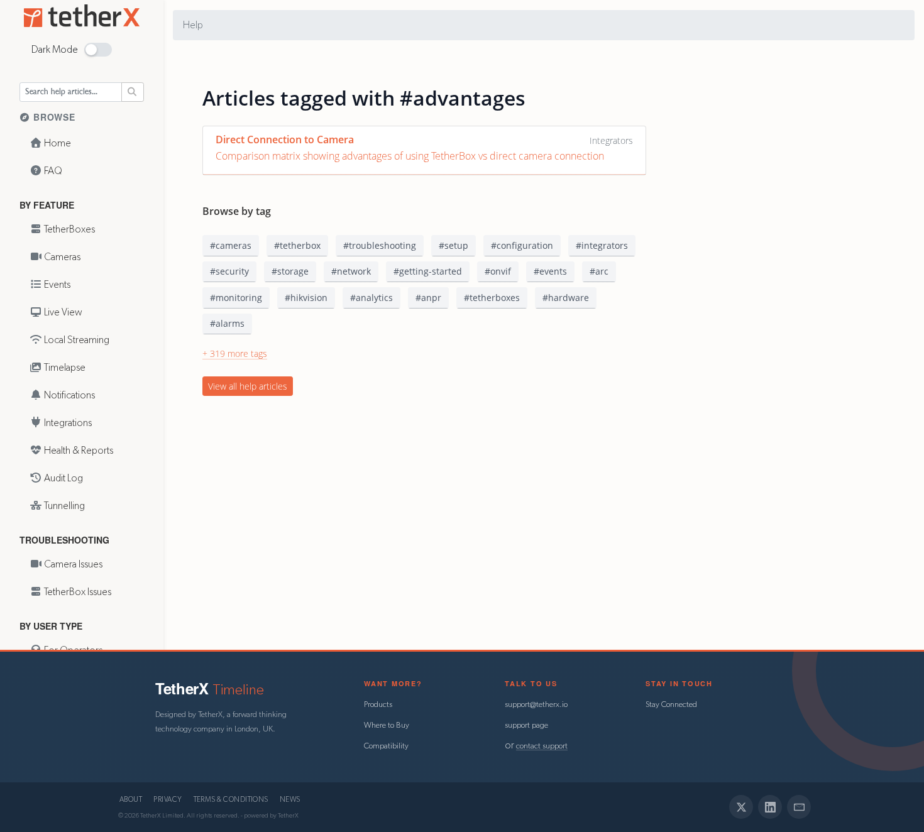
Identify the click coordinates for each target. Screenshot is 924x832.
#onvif (498, 271)
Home (56, 143)
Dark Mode (54, 50)
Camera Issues (72, 564)
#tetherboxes (492, 298)
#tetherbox (297, 245)
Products (378, 705)
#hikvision (306, 298)
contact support (542, 746)
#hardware (565, 298)
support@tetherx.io (536, 705)
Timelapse (63, 368)
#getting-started (427, 271)
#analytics (371, 298)
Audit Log (62, 478)
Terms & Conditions (231, 799)
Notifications (68, 395)
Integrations (67, 423)
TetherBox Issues (76, 592)
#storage (290, 271)
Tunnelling (63, 506)
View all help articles (247, 386)
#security (229, 271)
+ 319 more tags (234, 353)
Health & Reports (77, 451)
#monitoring (236, 298)
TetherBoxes (68, 229)
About (130, 799)
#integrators (602, 245)
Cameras (61, 257)
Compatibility (386, 746)
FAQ (52, 171)
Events (56, 285)
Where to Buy (386, 725)
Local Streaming (75, 340)
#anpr (428, 298)
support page (526, 725)
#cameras (230, 245)
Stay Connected (671, 705)
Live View (62, 312)
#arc (599, 271)
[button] (98, 50)
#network (351, 271)
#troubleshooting (379, 245)
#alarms (227, 323)
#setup (453, 245)
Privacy (167, 799)
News (290, 799)
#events (550, 271)
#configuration (522, 245)
